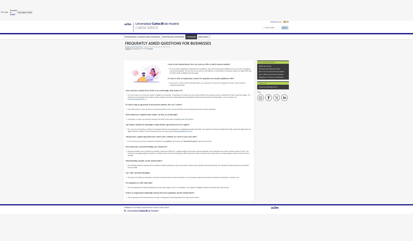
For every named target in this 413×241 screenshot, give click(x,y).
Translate (149, 49)
